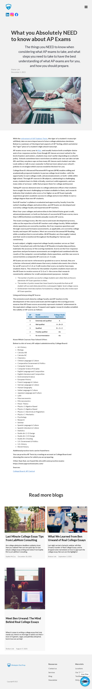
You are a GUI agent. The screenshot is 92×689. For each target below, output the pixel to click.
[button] (86, 7)
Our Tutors (79, 672)
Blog (50, 676)
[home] (7, 7)
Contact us (52, 668)
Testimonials (80, 676)
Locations (79, 668)
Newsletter (52, 680)
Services (51, 672)
